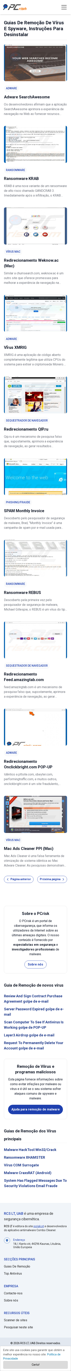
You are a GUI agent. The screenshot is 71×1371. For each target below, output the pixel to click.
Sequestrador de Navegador (27, 420)
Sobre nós (35, 964)
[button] (64, 7)
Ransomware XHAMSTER (24, 1157)
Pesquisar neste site (18, 1327)
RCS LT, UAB (13, 1213)
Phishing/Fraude (18, 502)
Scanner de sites (15, 1320)
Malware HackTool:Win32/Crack (30, 1150)
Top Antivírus (13, 1273)
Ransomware (15, 170)
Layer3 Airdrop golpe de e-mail (29, 1035)
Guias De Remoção (17, 1266)
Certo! (35, 1364)
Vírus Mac (13, 251)
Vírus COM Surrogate (21, 1165)
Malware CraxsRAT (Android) (27, 1173)
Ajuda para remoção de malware (35, 1109)
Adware (11, 88)
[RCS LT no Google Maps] (7, 1243)
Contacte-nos (13, 1293)
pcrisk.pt (39, 1226)
